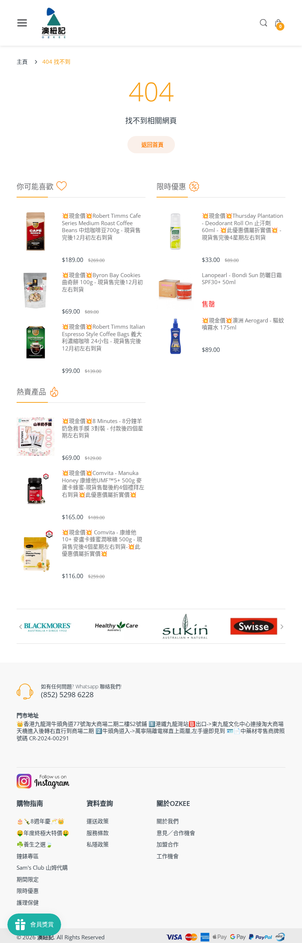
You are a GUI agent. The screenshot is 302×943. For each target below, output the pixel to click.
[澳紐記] (53, 23)
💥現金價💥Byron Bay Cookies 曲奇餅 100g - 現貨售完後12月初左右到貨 (102, 282)
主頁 (22, 61)
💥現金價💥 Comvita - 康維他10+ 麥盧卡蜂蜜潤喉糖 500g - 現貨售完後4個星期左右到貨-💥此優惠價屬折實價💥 (102, 543)
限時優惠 (171, 187)
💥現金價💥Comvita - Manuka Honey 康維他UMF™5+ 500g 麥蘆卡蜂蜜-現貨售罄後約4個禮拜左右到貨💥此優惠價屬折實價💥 (103, 483)
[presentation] (20, 626)
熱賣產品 (31, 392)
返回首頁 (152, 144)
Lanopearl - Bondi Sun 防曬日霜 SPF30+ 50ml (242, 279)
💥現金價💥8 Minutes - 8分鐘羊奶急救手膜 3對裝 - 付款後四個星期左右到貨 (102, 428)
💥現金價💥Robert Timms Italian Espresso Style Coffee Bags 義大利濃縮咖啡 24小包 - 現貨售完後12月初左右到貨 (103, 337)
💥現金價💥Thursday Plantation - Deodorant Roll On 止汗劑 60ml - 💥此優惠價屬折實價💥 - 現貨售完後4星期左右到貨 (242, 226)
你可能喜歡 (35, 187)
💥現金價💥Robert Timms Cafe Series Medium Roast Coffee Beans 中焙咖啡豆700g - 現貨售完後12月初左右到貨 (101, 226)
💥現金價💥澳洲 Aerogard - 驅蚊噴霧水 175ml (243, 324)
